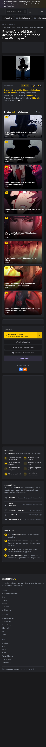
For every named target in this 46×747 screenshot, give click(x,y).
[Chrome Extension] (21, 369)
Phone (37, 90)
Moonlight (31, 90)
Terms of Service (7, 656)
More (38, 112)
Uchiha (24, 90)
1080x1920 (35, 98)
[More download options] (39, 335)
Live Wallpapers (24, 18)
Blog (3, 646)
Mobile (10, 24)
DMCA (4, 653)
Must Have (5, 607)
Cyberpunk (5, 628)
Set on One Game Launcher (24, 353)
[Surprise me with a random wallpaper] (30, 11)
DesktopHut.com (13, 669)
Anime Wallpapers (8, 618)
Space (4, 635)
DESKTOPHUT (9, 578)
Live (5, 93)
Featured (5, 603)
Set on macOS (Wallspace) (24, 347)
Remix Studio (24, 358)
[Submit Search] (35, 11)
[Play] (4, 77)
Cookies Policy (6, 662)
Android (13, 90)
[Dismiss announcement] (43, 4)
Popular (4, 600)
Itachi (18, 90)
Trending (9, 18)
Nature (4, 631)
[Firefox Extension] (25, 369)
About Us (5, 643)
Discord (4, 649)
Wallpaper (12, 93)
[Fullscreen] (41, 77)
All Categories (6, 610)
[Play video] (23, 67)
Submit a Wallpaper (11, 593)
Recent (4, 597)
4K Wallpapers (7, 621)
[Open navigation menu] (42, 11)
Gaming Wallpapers (8, 625)
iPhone (6, 90)
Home (4, 24)
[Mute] (37, 77)
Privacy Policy (6, 659)
